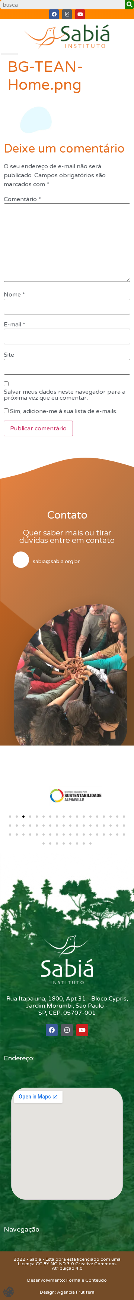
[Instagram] (67, 14)
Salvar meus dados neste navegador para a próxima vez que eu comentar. (64, 395)
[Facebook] (54, 14)
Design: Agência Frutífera (67, 1292)
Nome (14, 295)
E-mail (14, 325)
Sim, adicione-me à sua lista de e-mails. (63, 411)
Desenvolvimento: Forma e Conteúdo (67, 1280)
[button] (10, 816)
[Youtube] (80, 14)
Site (9, 355)
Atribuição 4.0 (67, 1268)
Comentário (22, 199)
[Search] (129, 4)
